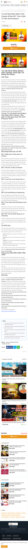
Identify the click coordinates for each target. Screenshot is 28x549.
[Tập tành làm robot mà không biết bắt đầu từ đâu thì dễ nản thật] (5, 453)
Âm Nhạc (23, 517)
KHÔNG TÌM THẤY (10, 10)
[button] (26, 2)
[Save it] (22, 22)
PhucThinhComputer (6, 538)
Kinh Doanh (18, 513)
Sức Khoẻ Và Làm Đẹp (6, 515)
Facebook (10, 347)
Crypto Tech (15, 535)
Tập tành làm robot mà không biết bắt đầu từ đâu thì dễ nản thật (14, 401)
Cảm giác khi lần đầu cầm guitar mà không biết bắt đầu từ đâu (17, 495)
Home (3, 535)
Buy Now (14, 48)
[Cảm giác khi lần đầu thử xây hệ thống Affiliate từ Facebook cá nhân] (5, 447)
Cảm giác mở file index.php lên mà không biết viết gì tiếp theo (13, 379)
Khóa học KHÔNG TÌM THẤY (12, 342)
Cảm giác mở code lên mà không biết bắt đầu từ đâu (13, 422)
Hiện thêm (24, 359)
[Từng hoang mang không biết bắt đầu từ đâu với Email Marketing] (5, 465)
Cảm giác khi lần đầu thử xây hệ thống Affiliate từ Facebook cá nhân (17, 446)
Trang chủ (3, 10)
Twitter (14, 347)
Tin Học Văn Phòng (5, 5)
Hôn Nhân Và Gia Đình (16, 515)
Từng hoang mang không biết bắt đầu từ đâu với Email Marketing (17, 464)
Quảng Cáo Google (17, 538)
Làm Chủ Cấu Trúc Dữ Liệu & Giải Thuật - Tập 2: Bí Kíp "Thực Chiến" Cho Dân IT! (17, 458)
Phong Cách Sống (11, 513)
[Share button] (21, 347)
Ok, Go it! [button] (4, 546)
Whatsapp (18, 347)
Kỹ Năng (23, 513)
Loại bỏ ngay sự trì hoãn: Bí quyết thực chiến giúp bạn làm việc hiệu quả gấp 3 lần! (17, 470)
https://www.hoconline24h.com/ (8, 311)
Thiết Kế (12, 5)
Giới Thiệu (9, 535)
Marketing (23, 5)
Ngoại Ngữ (17, 5)
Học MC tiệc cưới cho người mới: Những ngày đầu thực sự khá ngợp (18, 501)
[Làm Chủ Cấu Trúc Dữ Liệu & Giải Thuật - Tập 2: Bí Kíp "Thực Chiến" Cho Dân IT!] (5, 459)
